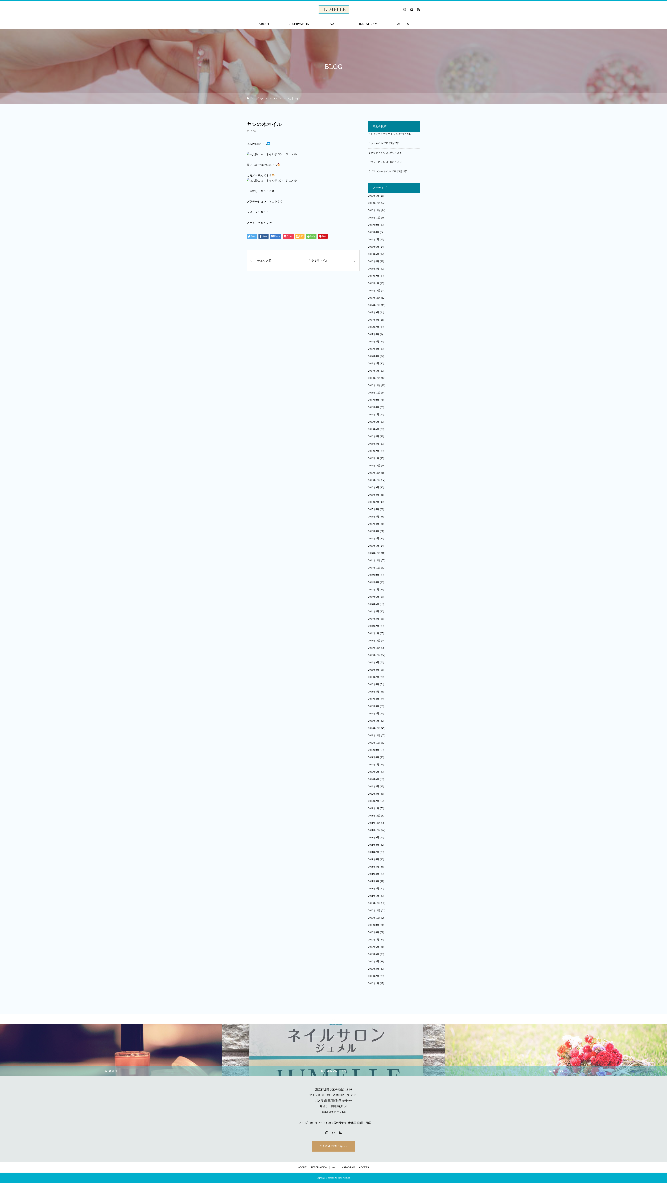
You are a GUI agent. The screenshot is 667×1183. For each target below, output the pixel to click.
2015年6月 (373, 509)
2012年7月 (373, 764)
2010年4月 (373, 961)
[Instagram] (404, 9)
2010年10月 (374, 917)
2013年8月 (373, 670)
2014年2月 (373, 626)
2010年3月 (373, 969)
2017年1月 (373, 371)
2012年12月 (374, 728)
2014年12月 (374, 553)
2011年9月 (373, 837)
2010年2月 (373, 976)
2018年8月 (373, 232)
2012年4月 (373, 786)
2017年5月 (373, 341)
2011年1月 (373, 896)
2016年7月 (373, 414)
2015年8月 (373, 494)
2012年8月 (373, 757)
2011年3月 (373, 881)
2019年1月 (373, 195)
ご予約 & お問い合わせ (333, 1146)
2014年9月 (373, 575)
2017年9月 (373, 312)
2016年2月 (373, 451)
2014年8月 (373, 582)
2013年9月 (373, 662)
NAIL (333, 24)
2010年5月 (373, 954)
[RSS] (418, 9)
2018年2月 (373, 276)
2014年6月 (373, 597)
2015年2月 (373, 538)
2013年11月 (374, 648)
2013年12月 (374, 640)
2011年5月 (373, 866)
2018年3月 (373, 268)
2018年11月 (374, 210)
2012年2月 (373, 801)
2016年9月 (373, 400)
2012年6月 (373, 772)
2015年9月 (373, 487)
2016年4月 (373, 436)
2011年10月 (374, 830)
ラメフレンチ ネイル (379, 171)
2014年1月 (373, 633)
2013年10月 (374, 655)
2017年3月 (373, 356)
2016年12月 (374, 378)
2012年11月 (374, 735)
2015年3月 (373, 531)
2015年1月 (373, 546)
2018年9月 (373, 225)
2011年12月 (374, 815)
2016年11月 (374, 385)
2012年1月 (373, 808)
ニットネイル (375, 143)
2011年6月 (373, 859)
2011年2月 (373, 888)
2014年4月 (373, 611)
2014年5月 (373, 604)
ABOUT (264, 24)
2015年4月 (373, 524)
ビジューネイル (376, 162)
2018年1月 (373, 283)
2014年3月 (373, 618)
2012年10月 (374, 742)
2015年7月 (373, 502)
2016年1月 (373, 458)
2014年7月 (373, 589)
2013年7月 (373, 677)
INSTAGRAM (368, 24)
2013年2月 (373, 713)
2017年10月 (374, 305)
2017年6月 (373, 334)
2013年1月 (373, 721)
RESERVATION (298, 24)
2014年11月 (374, 560)
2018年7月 (373, 239)
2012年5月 (373, 779)
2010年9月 (373, 925)
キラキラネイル (376, 152)
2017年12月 (374, 290)
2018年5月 (373, 254)
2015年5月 (373, 516)
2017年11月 (374, 298)
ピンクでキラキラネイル (381, 134)
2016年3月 (373, 443)
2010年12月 (374, 903)
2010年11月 (374, 910)
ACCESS (403, 24)
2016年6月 (373, 422)
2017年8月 (373, 319)
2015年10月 (374, 480)
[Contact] (411, 9)
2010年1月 (373, 983)
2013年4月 (373, 699)
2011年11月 (374, 823)
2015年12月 (374, 465)
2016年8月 (373, 407)
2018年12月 (374, 203)
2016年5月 (373, 429)
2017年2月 (373, 363)
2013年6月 (373, 684)
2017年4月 (373, 349)
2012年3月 (373, 793)
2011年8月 (373, 845)
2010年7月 (373, 939)
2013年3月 (373, 706)
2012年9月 (373, 750)
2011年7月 (373, 852)
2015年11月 (374, 473)
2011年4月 (373, 874)
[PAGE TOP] (333, 1019)
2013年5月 (373, 691)
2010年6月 (373, 947)
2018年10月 (374, 217)
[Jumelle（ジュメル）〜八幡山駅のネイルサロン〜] (333, 9)
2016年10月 (374, 392)
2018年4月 (373, 261)
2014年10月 (374, 567)
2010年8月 (373, 932)
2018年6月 (373, 247)
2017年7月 (373, 327)
